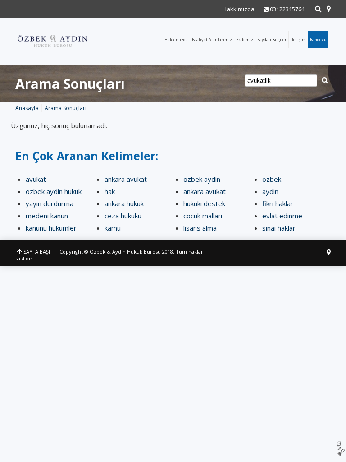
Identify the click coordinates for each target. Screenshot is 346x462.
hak (110, 191)
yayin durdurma (49, 203)
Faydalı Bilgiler (272, 39)
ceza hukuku (123, 215)
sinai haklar (279, 227)
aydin (270, 191)
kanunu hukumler (51, 227)
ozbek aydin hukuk (54, 191)
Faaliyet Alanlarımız (212, 39)
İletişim (298, 39)
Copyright (71, 251)
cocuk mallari (202, 215)
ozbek (271, 179)
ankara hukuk (124, 203)
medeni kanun (47, 215)
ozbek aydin (201, 179)
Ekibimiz (244, 39)
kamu (113, 227)
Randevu (318, 39)
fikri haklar (277, 203)
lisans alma (200, 227)
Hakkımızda (239, 9)
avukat (36, 179)
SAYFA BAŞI (36, 251)
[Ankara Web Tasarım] (341, 448)
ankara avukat (126, 179)
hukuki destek (204, 203)
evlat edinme (282, 215)
